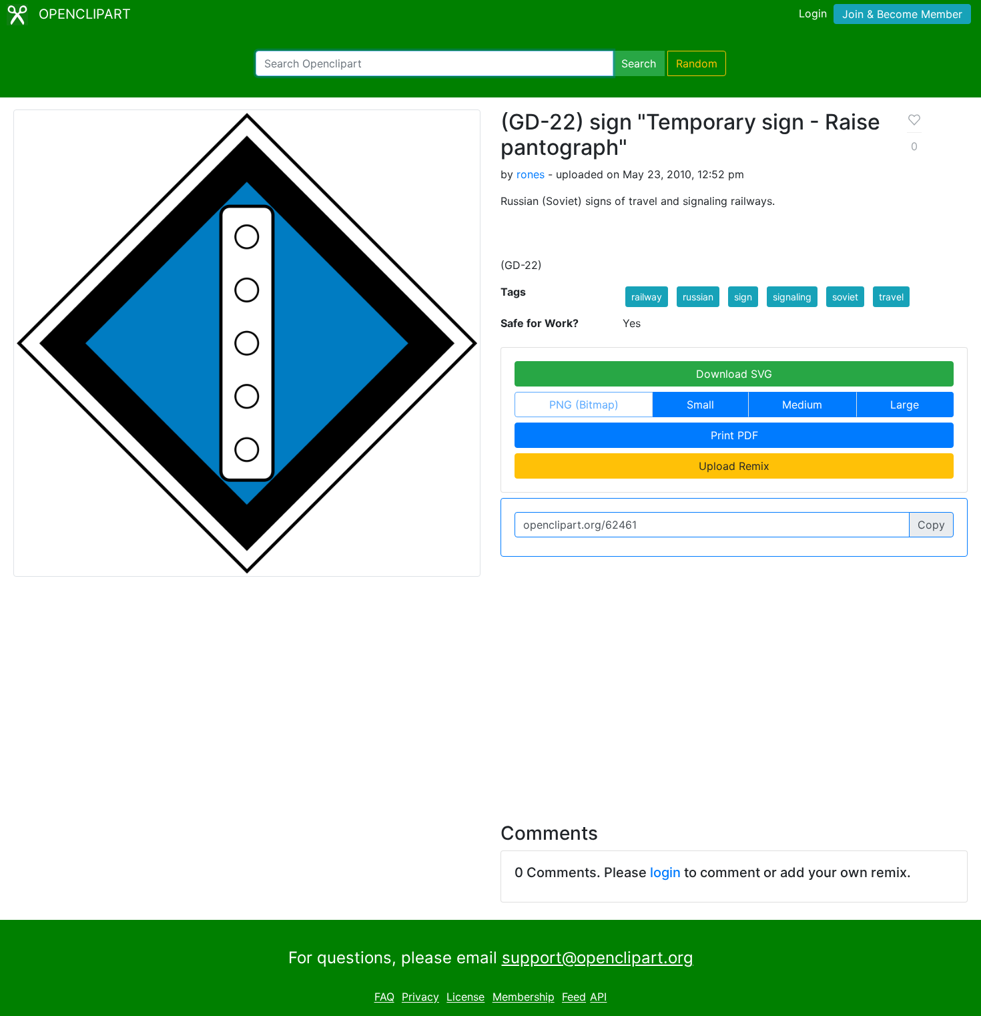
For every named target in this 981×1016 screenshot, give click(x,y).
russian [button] (698, 296)
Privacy (420, 997)
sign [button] (743, 296)
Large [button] (904, 404)
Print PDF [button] (734, 435)
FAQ (384, 997)
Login (813, 13)
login (665, 872)
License (465, 997)
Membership (524, 997)
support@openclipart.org (597, 957)
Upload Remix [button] (734, 466)
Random (696, 63)
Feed (574, 997)
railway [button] (646, 296)
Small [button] (700, 404)
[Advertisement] (490, 691)
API (598, 997)
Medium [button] (802, 404)
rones (531, 174)
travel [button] (891, 296)
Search (638, 63)
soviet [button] (845, 296)
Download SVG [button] (734, 373)
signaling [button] (792, 296)
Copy (931, 524)
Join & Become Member (902, 14)
